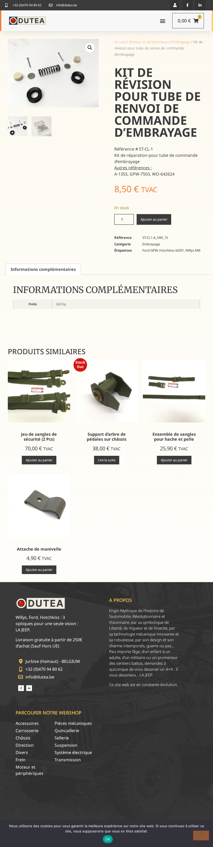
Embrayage (181, 41)
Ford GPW (150, 250)
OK (107, 839)
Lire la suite (106, 460)
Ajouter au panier (154, 219)
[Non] (201, 835)
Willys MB (192, 250)
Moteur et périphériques (149, 41)
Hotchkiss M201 (171, 250)
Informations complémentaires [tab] (43, 269)
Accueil (120, 41)
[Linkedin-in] (200, 5)
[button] (175, 5)
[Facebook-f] (187, 5)
